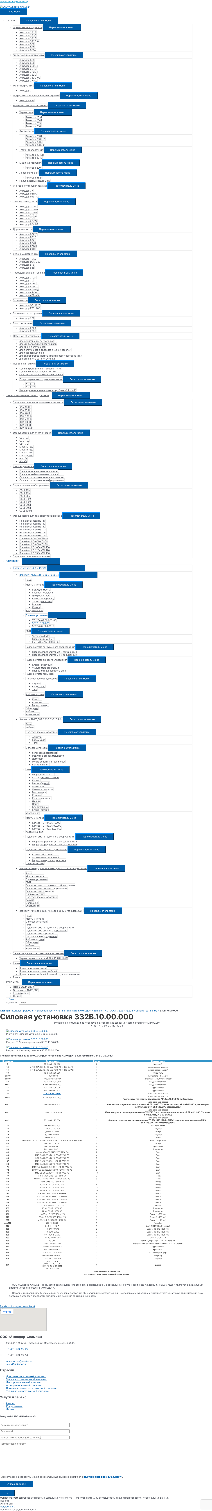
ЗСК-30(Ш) (25, 416)
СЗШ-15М (24, 493)
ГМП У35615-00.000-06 (45, 777)
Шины (16, 963)
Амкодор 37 (26, 190)
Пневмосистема (35, 863)
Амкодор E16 (26, 264)
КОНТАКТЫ (12, 982)
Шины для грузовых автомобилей (38, 971)
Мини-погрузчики (23, 85)
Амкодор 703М (27, 215)
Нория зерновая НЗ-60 (32, 523)
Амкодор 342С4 (28, 71)
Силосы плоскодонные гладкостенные (41, 477)
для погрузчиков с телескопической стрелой (45, 349)
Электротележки (22, 323)
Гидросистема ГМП (43, 639)
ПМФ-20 (30, 387)
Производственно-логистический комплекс (31, 1388)
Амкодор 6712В (28, 245)
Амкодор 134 (26, 218)
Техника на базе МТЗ (25, 201)
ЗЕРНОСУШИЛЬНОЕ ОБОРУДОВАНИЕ (27, 395)
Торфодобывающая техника (29, 272)
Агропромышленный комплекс (23, 1385)
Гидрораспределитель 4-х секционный (54, 654)
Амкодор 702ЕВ (28, 212)
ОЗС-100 (24, 440)
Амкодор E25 (26, 267)
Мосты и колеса (35, 584)
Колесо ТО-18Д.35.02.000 (46, 828)
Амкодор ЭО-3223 (29, 305)
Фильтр (36, 801)
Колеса (36, 607)
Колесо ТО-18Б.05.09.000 (46, 825)
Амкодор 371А (27, 50)
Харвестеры (26, 112)
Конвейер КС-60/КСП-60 (33, 541)
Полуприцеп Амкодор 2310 (34, 180)
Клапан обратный (42, 664)
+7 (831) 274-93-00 (17, 1349)
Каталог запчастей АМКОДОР (30, 568)
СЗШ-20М (25, 496)
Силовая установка (36, 615)
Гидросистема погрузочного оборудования (50, 646)
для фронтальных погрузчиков (36, 340)
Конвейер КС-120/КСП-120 (34, 550)
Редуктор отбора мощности (48, 755)
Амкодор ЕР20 (27, 328)
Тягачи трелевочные (31, 149)
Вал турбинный (41, 783)
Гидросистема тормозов (40, 673)
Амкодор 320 (26, 62)
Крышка (36, 795)
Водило (36, 604)
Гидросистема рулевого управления (46, 659)
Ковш (35, 699)
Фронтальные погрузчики (27, 27)
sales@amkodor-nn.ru (18, 1364)
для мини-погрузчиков (32, 346)
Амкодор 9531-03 (29, 196)
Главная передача (42, 592)
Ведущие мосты (41, 589)
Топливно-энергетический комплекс (27, 1391)
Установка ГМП (40, 636)
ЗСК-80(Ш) (25, 424)
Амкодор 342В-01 (29, 41)
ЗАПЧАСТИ (12, 561)
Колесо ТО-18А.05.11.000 (46, 822)
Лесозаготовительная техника (30, 105)
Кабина (30, 711)
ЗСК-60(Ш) (25, 422)
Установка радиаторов (44, 752)
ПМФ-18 (30, 384)
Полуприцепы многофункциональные (41, 379)
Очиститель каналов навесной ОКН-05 (41, 374)
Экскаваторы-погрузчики (27, 313)
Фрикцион (38, 786)
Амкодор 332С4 (28, 65)
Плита (35, 804)
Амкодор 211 (26, 90)
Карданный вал (34, 610)
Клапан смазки (40, 809)
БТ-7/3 (23, 458)
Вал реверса (39, 792)
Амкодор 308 (26, 60)
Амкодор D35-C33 (30, 261)
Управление (32, 714)
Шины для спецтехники (32, 968)
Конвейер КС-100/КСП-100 (34, 547)
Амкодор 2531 (34, 117)
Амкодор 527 (26, 100)
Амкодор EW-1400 (29, 308)
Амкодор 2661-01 (35, 139)
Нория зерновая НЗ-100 (32, 529)
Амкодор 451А (27, 258)
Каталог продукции (23, 1010)
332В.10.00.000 (40, 623)
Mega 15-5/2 (26, 455)
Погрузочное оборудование (41, 678)
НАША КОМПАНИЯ (23, 987)
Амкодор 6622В (28, 234)
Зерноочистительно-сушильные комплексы (38, 402)
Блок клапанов (40, 806)
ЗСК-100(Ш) (26, 427)
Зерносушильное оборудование (31, 485)
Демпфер (37, 758)
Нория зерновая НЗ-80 (32, 526)
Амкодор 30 (26, 280)
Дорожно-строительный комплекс (26, 1376)
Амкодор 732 (26, 318)
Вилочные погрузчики (25, 253)
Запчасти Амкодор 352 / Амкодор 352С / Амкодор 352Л (51, 910)
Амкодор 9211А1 (28, 193)
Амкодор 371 (26, 47)
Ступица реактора (42, 789)
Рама (29, 579)
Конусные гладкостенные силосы (38, 471)
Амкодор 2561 (34, 126)
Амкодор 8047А (28, 221)
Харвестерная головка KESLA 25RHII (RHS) (43, 958)
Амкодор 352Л (34, 177)
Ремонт (17, 977)
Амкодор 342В (27, 38)
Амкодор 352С (27, 74)
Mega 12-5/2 (26, 452)
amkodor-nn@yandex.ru (19, 1361)
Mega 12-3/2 (26, 446)
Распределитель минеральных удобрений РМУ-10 (47, 390)
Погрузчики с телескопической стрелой (36, 95)
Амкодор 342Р (27, 277)
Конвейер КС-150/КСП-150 (34, 553)
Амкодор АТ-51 (27, 283)
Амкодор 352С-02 (29, 77)
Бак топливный (40, 764)
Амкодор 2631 (34, 136)
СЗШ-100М (25, 510)
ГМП (28, 631)
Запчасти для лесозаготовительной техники (38, 953)
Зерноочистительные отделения (31, 556)
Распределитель (41, 798)
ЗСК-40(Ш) (25, 419)
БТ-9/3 (23, 461)
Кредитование (21, 993)
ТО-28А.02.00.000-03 (44, 620)
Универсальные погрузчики (28, 55)
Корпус (36, 780)
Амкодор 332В (27, 32)
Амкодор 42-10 (28, 292)
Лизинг (17, 996)
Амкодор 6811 (27, 248)
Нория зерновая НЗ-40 (32, 520)
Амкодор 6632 (27, 237)
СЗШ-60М (25, 504)
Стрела (36, 683)
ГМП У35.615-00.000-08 (45, 641)
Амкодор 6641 (27, 240)
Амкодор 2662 (34, 141)
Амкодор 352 (26, 44)
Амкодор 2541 (34, 120)
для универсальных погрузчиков (37, 343)
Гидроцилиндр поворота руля (49, 670)
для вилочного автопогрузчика (37, 358)
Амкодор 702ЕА (28, 206)
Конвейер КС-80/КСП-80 (33, 544)
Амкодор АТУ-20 (28, 286)
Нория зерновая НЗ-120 (32, 532)
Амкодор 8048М (28, 224)
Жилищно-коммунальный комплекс (26, 1379)
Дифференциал (41, 595)
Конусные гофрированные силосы (38, 474)
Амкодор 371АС (28, 80)
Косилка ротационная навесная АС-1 (40, 368)
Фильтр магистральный (45, 667)
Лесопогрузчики (28, 172)
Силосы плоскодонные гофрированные (41, 480)
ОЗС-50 (23, 437)
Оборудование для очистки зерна (32, 432)
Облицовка (32, 708)
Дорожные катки (22, 229)
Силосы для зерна (23, 466)
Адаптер (37, 702)
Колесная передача (43, 598)
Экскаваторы (20, 300)
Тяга (34, 689)
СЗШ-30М (25, 499)
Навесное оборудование (27, 336)
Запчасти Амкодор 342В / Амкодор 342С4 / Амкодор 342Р (53, 868)
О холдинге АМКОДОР (25, 990)
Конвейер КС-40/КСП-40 (33, 538)
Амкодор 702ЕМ (28, 209)
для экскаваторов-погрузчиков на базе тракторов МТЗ (50, 355)
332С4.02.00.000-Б (43, 626)
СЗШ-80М (25, 507)
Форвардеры (26, 131)
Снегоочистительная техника (30, 185)
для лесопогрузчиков (31, 352)
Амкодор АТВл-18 (29, 295)
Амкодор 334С (27, 68)
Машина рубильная (30, 162)
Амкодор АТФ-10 (28, 289)
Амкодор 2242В (35, 154)
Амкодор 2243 (34, 157)
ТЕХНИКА (11, 20)
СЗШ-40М (25, 501)
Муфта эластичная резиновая (48, 761)
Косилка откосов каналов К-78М (37, 371)
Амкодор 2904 (34, 167)
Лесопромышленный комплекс (24, 1382)
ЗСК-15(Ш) (25, 410)
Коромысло (38, 686)
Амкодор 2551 (34, 123)
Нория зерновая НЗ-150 (32, 535)
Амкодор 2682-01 (36, 144)
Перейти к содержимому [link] (14, 1)
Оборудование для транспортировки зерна (37, 515)
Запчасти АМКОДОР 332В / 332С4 (39, 574)
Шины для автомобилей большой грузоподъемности (49, 974)
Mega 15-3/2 (26, 449)
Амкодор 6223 (27, 243)
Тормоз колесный (42, 601)
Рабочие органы (35, 694)
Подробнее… (7, 1506)
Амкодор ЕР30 (27, 331)
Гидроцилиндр (40, 705)
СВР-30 (23, 443)
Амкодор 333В (27, 35)
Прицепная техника (24, 363)
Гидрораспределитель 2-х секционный (54, 651)
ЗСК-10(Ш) (25, 407)
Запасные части (46, 1010)
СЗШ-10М (24, 490)
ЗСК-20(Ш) (25, 413)
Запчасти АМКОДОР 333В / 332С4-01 (41, 719)
